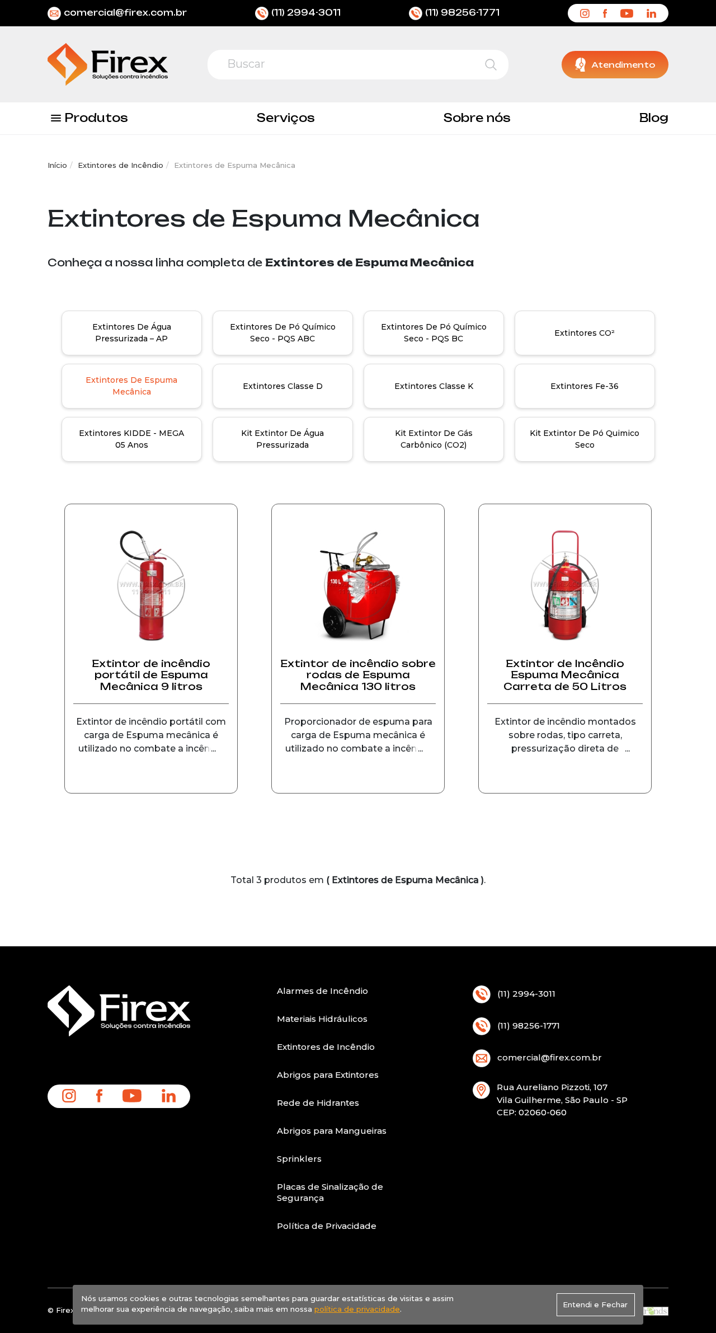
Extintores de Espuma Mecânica (131, 386)
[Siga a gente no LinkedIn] (651, 13)
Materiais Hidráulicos (322, 1018)
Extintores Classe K (433, 386)
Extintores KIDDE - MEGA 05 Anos (131, 439)
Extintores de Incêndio (120, 165)
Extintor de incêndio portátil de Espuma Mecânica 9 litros (151, 675)
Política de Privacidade (326, 1226)
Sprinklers (299, 1158)
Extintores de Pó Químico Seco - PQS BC (434, 333)
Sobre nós (477, 118)
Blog (653, 118)
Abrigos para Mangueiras (332, 1130)
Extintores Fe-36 (584, 386)
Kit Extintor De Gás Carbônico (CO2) (434, 439)
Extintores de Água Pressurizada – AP (131, 333)
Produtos (96, 118)
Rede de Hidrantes (318, 1102)
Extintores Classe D (283, 386)
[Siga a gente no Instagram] (584, 13)
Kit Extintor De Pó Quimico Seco (584, 439)
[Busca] (491, 65)
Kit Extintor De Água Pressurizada (282, 439)
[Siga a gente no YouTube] (626, 13)
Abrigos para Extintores (328, 1074)
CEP (506, 1112)
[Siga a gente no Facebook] (605, 13)
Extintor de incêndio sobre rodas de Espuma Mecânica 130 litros (358, 675)
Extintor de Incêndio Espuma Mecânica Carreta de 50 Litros (564, 675)
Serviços (286, 118)
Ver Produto (151, 785)
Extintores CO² (584, 333)
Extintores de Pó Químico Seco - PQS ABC (283, 333)
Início (57, 165)
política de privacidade (357, 1308)
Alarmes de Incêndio (322, 990)
